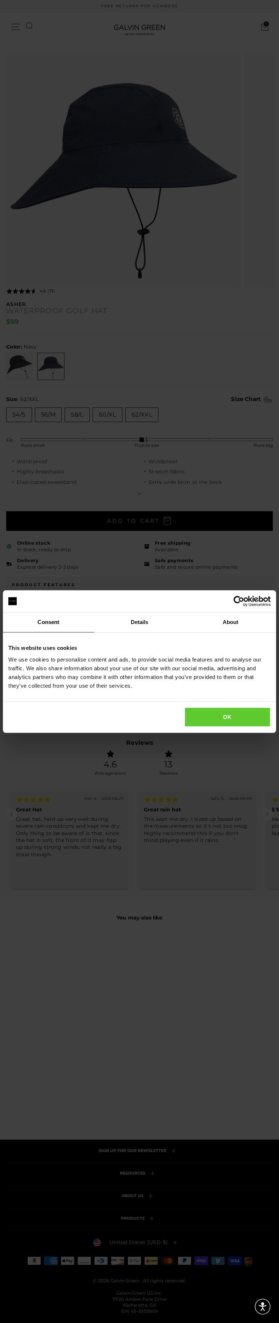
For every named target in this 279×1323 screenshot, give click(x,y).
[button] (263, 1307)
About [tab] (231, 622)
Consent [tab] (48, 622)
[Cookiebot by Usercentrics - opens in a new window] (239, 601)
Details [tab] (140, 622)
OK (227, 717)
